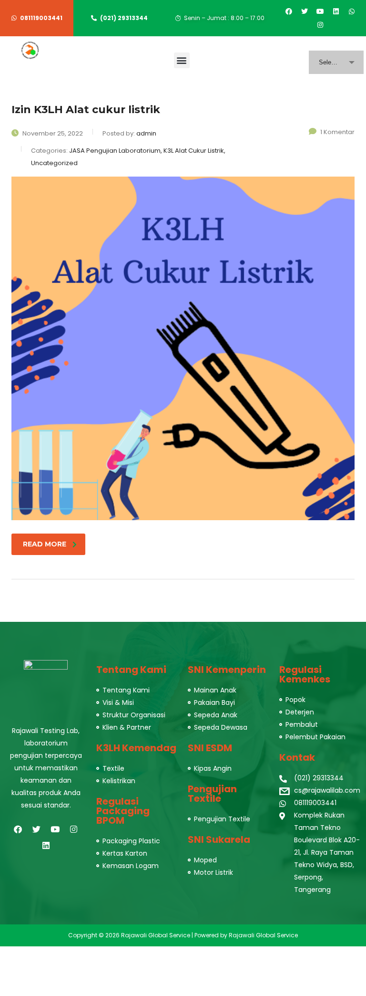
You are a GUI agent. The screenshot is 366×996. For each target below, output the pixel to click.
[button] (182, 60)
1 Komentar (337, 131)
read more (44, 544)
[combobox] (336, 62)
